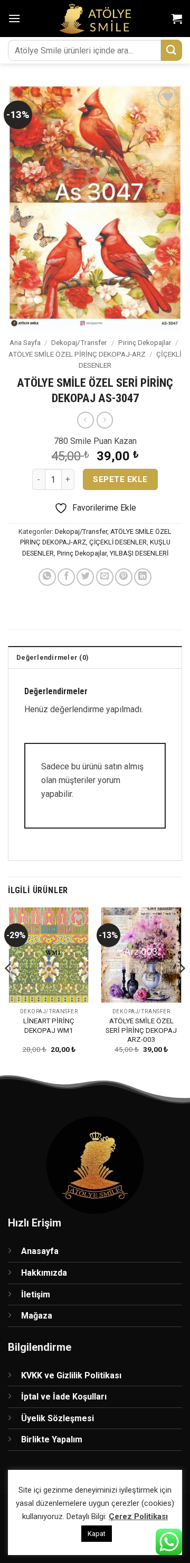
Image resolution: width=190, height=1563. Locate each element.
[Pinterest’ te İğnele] (123, 577)
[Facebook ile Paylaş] (66, 577)
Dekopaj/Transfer (79, 342)
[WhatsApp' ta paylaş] (47, 577)
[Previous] (8, 989)
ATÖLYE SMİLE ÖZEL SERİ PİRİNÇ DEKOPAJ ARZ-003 (141, 1029)
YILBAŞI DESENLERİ (139, 553)
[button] (14, 18)
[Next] (181, 989)
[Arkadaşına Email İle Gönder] (104, 577)
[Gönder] (171, 50)
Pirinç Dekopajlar (145, 342)
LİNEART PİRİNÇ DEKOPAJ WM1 (48, 1025)
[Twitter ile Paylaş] (85, 577)
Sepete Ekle (120, 479)
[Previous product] (105, 420)
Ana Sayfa (25, 342)
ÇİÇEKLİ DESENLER (118, 542)
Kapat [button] (97, 1534)
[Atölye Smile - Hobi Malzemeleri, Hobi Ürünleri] (95, 18)
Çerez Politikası (138, 1516)
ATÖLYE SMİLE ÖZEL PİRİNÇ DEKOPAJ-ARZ (77, 354)
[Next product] (85, 420)
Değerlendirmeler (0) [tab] (52, 657)
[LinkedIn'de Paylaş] (142, 577)
